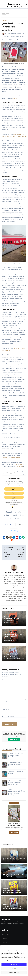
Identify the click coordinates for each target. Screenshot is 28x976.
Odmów (14, 968)
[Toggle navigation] (2, 4)
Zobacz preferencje (14, 972)
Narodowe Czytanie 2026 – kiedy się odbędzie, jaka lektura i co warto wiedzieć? (13, 876)
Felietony (4, 938)
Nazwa (4, 702)
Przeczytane (14, 4)
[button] (25, 947)
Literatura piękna (7, 855)
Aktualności (6, 872)
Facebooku (19, 464)
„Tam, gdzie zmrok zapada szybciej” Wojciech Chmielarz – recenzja (12, 892)
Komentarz (5, 680)
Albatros (14, 98)
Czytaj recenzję (14, 832)
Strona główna (5, 13)
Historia (4, 20)
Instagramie (19, 466)
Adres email (6, 709)
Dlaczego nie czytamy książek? (12, 457)
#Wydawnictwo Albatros (15, 40)
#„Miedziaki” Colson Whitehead (11, 36)
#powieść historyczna (14, 38)
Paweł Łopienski (10, 620)
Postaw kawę (14, 739)
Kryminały (5, 888)
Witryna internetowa (8, 716)
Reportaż (5, 904)
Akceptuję (14, 964)
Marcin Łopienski (11, 33)
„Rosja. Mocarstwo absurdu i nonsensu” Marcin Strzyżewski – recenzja (13, 908)
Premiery (4, 942)
